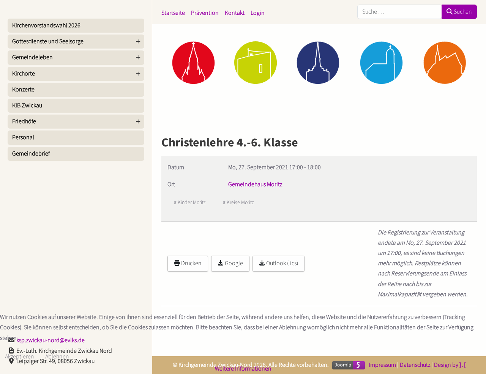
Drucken (191, 263)
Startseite (173, 13)
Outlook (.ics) (281, 263)
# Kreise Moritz (238, 202)
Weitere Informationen (243, 369)
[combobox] (399, 12)
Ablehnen (57, 356)
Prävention (205, 13)
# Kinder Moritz (190, 202)
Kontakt (235, 13)
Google (233, 263)
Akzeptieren (19, 356)
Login (258, 13)
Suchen (462, 12)
